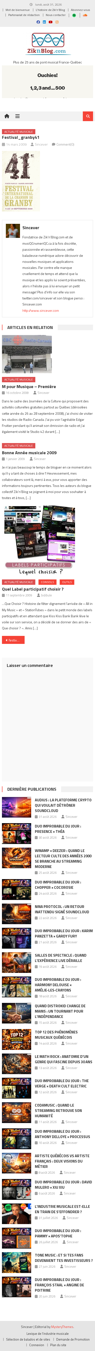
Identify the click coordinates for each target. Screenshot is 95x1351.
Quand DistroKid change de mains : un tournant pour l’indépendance (60, 1011)
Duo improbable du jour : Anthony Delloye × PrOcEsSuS (62, 1134)
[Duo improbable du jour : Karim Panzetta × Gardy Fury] (16, 938)
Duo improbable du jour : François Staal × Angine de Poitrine (59, 1285)
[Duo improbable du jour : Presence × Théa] (16, 833)
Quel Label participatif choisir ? (33, 589)
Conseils (47, 582)
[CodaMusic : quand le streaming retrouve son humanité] (16, 1112)
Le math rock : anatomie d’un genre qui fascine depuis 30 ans (63, 1059)
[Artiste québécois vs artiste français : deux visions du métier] (16, 1163)
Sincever (41, 144)
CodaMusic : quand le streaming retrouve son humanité (58, 1110)
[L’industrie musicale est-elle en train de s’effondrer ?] (16, 1213)
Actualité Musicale (18, 131)
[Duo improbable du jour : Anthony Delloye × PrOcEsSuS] (16, 1138)
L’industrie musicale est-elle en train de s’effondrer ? (62, 1209)
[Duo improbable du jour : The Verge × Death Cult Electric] (16, 1088)
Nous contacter (56, 15)
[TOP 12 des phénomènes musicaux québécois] (16, 1039)
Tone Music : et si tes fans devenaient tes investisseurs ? (64, 1257)
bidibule (46, 595)
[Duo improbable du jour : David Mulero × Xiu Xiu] (16, 1189)
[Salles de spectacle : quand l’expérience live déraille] (16, 962)
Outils (67, 582)
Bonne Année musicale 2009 (29, 452)
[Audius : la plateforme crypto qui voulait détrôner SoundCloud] (16, 807)
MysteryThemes (62, 1326)
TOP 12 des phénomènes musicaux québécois (56, 1034)
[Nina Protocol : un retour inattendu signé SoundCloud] (16, 914)
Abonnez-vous (80, 10)
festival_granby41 (17, 640)
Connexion (36, 1345)
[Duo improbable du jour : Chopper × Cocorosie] (16, 889)
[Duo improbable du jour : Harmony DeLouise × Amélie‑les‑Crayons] (16, 986)
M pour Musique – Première (29, 386)
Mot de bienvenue (18, 10)
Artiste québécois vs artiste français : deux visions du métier (62, 1161)
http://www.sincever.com (40, 310)
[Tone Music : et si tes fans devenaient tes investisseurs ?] (16, 1262)
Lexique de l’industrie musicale (48, 1333)
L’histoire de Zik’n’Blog (50, 10)
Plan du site (58, 1345)
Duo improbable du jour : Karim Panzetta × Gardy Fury (64, 933)
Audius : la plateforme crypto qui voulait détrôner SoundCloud (63, 805)
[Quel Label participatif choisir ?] (47, 541)
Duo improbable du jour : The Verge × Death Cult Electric (62, 1083)
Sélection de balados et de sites (28, 1339)
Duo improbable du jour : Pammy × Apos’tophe (58, 1233)
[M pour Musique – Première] (47, 354)
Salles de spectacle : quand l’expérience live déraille (60, 958)
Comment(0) (65, 144)
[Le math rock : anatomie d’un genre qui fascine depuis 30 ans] (16, 1064)
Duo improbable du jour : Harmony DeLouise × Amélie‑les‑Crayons (58, 985)
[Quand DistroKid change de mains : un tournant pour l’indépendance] (16, 1013)
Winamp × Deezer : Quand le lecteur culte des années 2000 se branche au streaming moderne (63, 858)
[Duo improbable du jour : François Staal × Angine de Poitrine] (16, 1287)
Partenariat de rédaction (24, 15)
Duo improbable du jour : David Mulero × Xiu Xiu (63, 1184)
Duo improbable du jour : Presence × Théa (58, 828)
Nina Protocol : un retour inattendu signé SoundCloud (62, 909)
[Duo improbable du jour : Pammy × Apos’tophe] (16, 1238)
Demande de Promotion (73, 1339)
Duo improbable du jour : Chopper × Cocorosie (58, 884)
